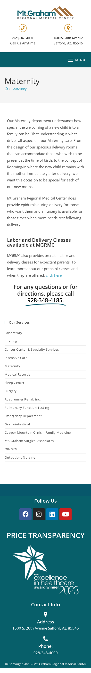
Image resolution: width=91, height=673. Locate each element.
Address (45, 622)
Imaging (11, 341)
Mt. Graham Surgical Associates (29, 441)
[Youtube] (65, 514)
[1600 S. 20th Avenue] (68, 28)
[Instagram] (39, 514)
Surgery (11, 391)
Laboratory (13, 333)
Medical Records (17, 374)
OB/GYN (11, 449)
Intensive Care (16, 358)
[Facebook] (25, 514)
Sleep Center (15, 382)
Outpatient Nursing (20, 457)
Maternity (19, 89)
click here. (54, 275)
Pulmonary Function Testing (27, 407)
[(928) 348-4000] (23, 28)
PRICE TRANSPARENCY (46, 535)
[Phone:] (45, 638)
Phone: (45, 646)
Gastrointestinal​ (17, 424)
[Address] (45, 614)
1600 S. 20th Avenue (68, 38)
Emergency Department (23, 416)
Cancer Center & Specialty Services (32, 349)
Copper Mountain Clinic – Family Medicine (38, 432)
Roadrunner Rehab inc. (23, 399)
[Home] (6, 89)
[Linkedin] (52, 514)
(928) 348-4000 (22, 38)
